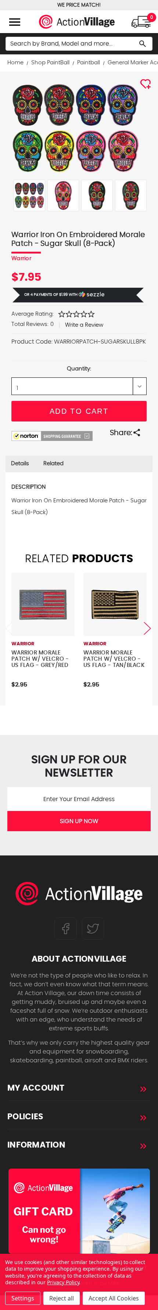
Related (53, 463)
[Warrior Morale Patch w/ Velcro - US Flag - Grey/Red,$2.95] (43, 604)
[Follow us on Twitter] (93, 928)
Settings (22, 1298)
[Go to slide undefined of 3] (8, 628)
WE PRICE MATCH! (79, 5)
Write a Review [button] (84, 325)
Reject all (61, 1298)
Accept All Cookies (114, 1298)
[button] (78, 295)
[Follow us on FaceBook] (65, 928)
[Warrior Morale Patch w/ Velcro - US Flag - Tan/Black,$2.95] (115, 604)
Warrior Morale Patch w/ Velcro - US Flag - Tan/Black (114, 659)
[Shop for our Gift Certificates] (79, 1211)
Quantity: (79, 369)
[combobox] (79, 44)
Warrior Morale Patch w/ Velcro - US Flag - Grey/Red (40, 659)
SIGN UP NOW (79, 821)
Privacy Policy (63, 1282)
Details (20, 463)
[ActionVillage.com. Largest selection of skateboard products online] (79, 895)
